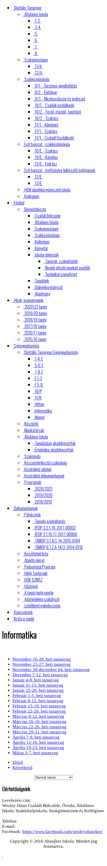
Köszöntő (31, 423)
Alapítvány (42, 293)
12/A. (39, 72)
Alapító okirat (34, 560)
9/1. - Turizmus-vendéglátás (56, 85)
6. (36, 40)
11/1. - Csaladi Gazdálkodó (54, 137)
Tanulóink (42, 280)
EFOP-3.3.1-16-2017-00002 (55, 527)
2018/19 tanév (35, 319)
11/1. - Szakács (46, 131)
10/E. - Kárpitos (46, 157)
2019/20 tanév (35, 313)
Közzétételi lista (36, 553)
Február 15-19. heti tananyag (39, 706)
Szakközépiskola (36, 79)
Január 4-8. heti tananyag (35, 680)
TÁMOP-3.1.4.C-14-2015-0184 (57, 540)
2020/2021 (43, 488)
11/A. (38, 66)
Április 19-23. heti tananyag (38, 747)
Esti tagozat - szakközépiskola (47, 144)
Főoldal (19, 202)
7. (36, 46)
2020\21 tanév (35, 306)
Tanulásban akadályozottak (55, 443)
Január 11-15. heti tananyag (37, 685)
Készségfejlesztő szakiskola (45, 462)
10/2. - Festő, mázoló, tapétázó (58, 111)
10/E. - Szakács (46, 150)
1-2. (38, 20)
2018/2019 (43, 501)
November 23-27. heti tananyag (41, 664)
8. (36, 53)
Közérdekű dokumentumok (44, 475)
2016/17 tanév (35, 332)
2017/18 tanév (35, 326)
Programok (32, 482)
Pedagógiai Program (39, 566)
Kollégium (31, 196)
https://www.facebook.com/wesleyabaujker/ (62, 831)
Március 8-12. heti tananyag (38, 716)
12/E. (38, 176)
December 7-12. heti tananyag (40, 674)
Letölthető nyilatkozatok (42, 605)
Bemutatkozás (35, 209)
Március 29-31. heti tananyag (39, 732)
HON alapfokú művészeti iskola (47, 189)
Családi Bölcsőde (48, 215)
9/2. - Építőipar (46, 92)
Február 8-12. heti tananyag (37, 700)
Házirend (31, 586)
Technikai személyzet (61, 274)
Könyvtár (41, 248)
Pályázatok (32, 514)
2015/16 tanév (35, 339)
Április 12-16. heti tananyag (38, 742)
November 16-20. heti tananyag (41, 659)
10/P (38, 391)
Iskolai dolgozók (47, 254)
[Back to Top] (2, 856)
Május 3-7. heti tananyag (35, 752)
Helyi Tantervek (36, 573)
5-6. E (39, 365)
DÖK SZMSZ (33, 579)
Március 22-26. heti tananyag (39, 726)
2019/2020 (43, 495)
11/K (38, 397)
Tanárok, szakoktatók (61, 261)
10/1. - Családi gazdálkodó (54, 105)
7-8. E (39, 371)
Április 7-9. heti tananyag (35, 737)
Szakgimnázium (36, 59)
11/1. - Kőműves (46, 124)
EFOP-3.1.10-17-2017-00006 (56, 534)
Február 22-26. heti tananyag (39, 711)
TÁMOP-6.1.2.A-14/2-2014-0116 (59, 547)
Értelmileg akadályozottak (54, 449)
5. (36, 33)
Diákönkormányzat (49, 287)
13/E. (38, 183)
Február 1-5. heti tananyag (36, 695)
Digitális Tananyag (28, 7)
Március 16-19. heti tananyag (39, 721)
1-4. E (39, 358)
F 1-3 (38, 378)
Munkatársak (34, 430)
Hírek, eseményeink (28, 300)
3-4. (38, 27)
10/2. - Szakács (46, 118)
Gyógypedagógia (26, 345)
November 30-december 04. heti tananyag (51, 669)
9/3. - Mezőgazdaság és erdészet (60, 98)
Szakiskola (32, 456)
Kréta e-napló (24, 618)
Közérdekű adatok (37, 469)
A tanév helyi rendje (39, 592)
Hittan (39, 404)
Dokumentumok (26, 508)
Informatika (43, 410)
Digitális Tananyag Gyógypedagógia (51, 352)
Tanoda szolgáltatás (50, 521)
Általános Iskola (36, 14)
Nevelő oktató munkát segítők (67, 267)
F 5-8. (39, 384)
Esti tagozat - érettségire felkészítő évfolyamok (59, 170)
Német (40, 417)
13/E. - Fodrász (46, 163)
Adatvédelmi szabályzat (41, 599)
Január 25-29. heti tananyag (38, 690)
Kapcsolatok (23, 612)
